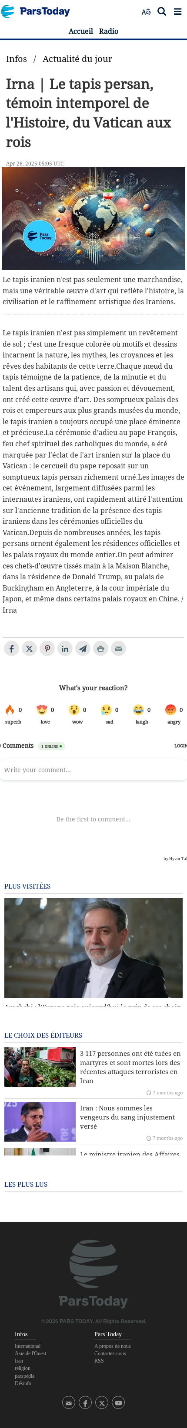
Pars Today (40, 11)
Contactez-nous (110, 1353)
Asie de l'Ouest (30, 1353)
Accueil (81, 31)
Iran (19, 1361)
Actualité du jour (77, 59)
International (27, 1346)
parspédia (24, 1376)
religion (22, 1368)
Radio (108, 31)
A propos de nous (112, 1346)
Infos (16, 59)
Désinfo (23, 1383)
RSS (99, 1361)
